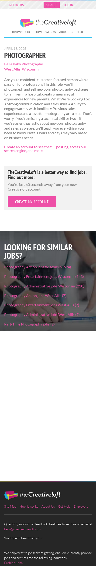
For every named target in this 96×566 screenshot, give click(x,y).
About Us (66, 32)
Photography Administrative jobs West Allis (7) (42, 314)
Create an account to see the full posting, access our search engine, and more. (45, 149)
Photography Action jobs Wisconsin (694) (37, 267)
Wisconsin (30, 69)
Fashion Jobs (13, 563)
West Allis (12, 69)
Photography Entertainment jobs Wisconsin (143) (44, 276)
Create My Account (32, 202)
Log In (68, 5)
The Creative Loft (48, 23)
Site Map (10, 506)
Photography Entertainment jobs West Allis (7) (41, 305)
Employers (16, 5)
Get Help (64, 506)
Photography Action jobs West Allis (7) (35, 295)
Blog (80, 32)
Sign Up (51, 5)
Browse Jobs (21, 32)
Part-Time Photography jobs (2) (29, 324)
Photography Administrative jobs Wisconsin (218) (44, 286)
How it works (45, 32)
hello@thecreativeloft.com (22, 529)
